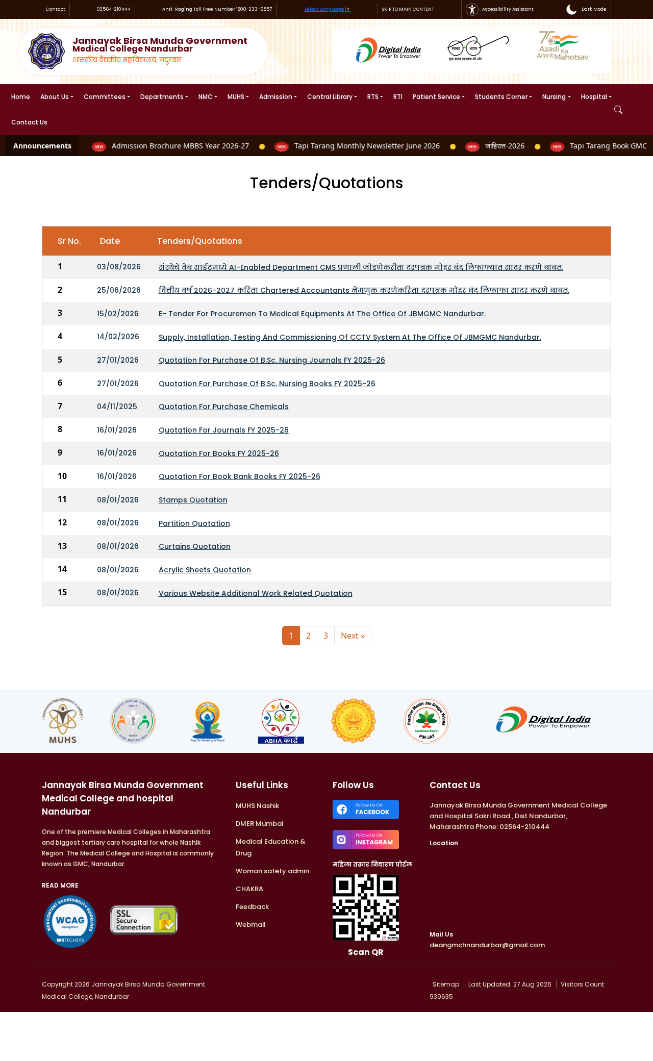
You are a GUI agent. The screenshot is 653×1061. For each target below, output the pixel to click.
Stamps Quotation (193, 500)
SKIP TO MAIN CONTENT (408, 9)
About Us (54, 96)
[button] (586, 9)
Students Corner (501, 96)
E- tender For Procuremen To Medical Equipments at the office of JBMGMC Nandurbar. (322, 314)
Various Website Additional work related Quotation (256, 593)
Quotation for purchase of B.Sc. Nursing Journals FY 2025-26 (272, 360)
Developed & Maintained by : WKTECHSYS (299, 984)
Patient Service (436, 96)
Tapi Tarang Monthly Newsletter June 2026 (360, 145)
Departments (162, 96)
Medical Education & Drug (271, 847)
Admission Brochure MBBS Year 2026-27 (173, 145)
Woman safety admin (272, 871)
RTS (373, 96)
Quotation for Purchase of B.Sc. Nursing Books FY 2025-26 (267, 383)
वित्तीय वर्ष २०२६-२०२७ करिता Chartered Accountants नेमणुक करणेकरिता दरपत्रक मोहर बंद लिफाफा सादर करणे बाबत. (364, 290)
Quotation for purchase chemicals (224, 406)
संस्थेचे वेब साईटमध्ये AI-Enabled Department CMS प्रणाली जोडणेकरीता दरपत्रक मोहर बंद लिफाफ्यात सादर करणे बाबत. (361, 267)
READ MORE (60, 885)
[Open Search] (618, 110)
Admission (275, 96)
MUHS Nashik (257, 806)
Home (20, 96)
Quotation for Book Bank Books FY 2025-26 (239, 476)
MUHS (236, 96)
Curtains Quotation (195, 546)
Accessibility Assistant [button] (507, 9)
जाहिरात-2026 (498, 145)
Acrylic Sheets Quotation (205, 570)
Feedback (252, 907)
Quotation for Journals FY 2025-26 (224, 430)
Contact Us (29, 122)
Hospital (594, 96)
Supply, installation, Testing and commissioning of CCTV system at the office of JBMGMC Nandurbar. (350, 337)
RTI (398, 96)
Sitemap (445, 984)
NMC (205, 96)
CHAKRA (249, 889)
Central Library (330, 96)
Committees (104, 96)
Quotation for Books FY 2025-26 (219, 453)
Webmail (251, 924)
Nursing (554, 96)
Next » (353, 635)
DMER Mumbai (259, 823)
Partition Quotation (194, 523)
